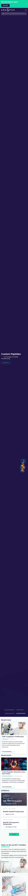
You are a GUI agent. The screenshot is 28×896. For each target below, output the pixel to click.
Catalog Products (9, 709)
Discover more (5, 861)
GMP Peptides (20, 709)
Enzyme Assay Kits (9, 713)
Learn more (6, 362)
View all (14, 834)
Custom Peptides (20, 713)
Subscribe (5, 5)
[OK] (2, 13)
